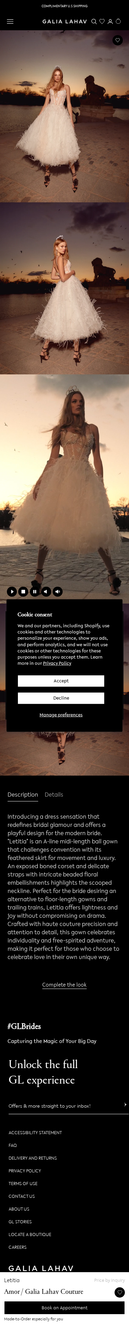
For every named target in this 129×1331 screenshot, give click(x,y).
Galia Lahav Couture (54, 1292)
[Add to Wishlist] (117, 40)
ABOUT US (19, 1209)
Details (54, 795)
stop (23, 592)
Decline (61, 698)
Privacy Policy (57, 663)
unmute (58, 592)
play (12, 592)
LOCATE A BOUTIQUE (30, 1234)
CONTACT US (22, 1196)
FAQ (13, 1145)
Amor (12, 1292)
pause (35, 592)
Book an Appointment (64, 1308)
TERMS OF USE (23, 1183)
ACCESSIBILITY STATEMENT (35, 1132)
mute (46, 592)
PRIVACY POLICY (25, 1171)
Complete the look (64, 984)
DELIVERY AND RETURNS (33, 1158)
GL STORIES (20, 1221)
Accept (61, 681)
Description (23, 795)
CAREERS (17, 1247)
